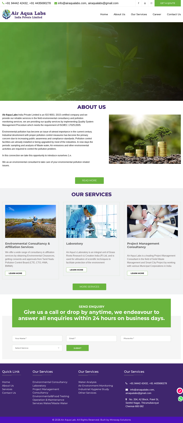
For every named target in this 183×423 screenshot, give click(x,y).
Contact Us (174, 14)
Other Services (87, 392)
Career (157, 14)
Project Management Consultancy (143, 245)
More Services (89, 286)
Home (104, 14)
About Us (119, 14)
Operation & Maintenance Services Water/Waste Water (50, 401)
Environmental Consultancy (50, 382)
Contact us (96, 76)
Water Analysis (87, 382)
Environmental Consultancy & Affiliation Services (27, 245)
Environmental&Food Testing (51, 396)
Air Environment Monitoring (95, 385)
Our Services (139, 14)
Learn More (15, 273)
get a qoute (167, 3)
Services (7, 389)
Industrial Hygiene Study (93, 389)
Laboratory (74, 243)
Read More (89, 180)
